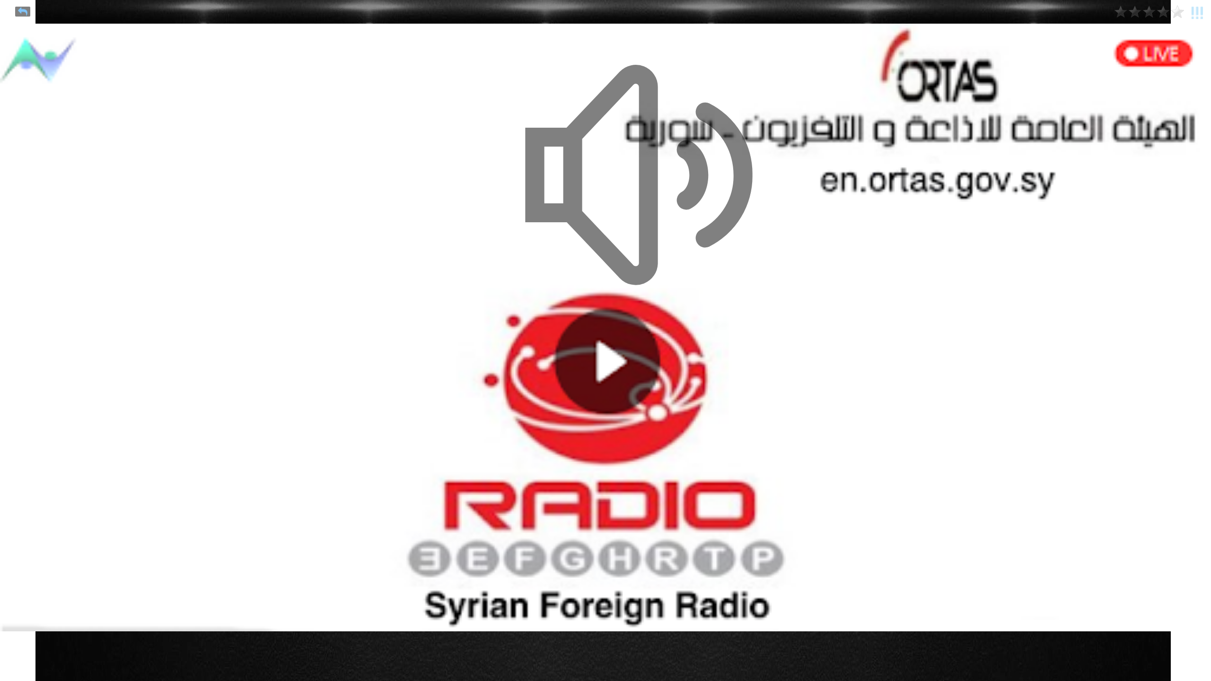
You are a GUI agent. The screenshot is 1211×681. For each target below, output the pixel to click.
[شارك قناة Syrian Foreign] (22, 11)
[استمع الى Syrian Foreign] (787, 177)
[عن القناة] (1197, 11)
